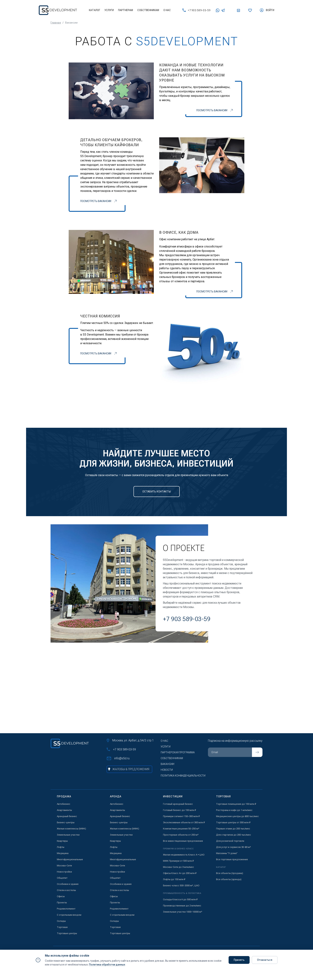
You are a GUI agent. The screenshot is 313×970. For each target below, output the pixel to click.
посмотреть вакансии (211, 110)
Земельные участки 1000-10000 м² (182, 911)
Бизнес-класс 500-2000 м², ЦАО (181, 885)
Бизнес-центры (65, 822)
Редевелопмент (66, 908)
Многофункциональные (70, 859)
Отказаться (264, 959)
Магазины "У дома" (226, 853)
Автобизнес (63, 804)
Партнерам (125, 10)
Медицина (62, 853)
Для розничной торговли (230, 841)
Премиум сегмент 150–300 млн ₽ (181, 816)
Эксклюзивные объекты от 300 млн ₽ (184, 822)
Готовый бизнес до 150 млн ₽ (179, 810)
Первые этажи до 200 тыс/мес (233, 828)
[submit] (257, 752)
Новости (167, 769)
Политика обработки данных (107, 964)
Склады (61, 921)
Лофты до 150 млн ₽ (174, 879)
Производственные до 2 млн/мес (182, 905)
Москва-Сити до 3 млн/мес (178, 867)
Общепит (62, 878)
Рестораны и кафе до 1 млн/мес (234, 810)
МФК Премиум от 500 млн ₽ (178, 860)
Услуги (109, 10)
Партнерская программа (178, 752)
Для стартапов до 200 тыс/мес (233, 834)
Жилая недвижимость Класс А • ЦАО (184, 854)
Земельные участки (68, 834)
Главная (56, 22)
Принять (239, 959)
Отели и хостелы (66, 890)
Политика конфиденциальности (183, 775)
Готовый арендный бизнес (178, 804)
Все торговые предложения (232, 859)
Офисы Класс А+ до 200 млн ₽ (180, 873)
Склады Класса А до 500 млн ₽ (180, 899)
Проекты (62, 902)
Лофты (60, 847)
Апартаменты (64, 810)
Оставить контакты (156, 491)
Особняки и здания (67, 884)
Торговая (62, 927)
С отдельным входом (69, 914)
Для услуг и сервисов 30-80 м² (233, 847)
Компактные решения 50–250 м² (181, 828)
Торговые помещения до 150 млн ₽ (236, 804)
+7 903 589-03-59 (199, 10)
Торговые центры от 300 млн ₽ (233, 822)
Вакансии (167, 764)
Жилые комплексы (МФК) (71, 828)
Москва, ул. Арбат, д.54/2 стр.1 (133, 740)
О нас (167, 10)
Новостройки (64, 871)
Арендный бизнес (67, 816)
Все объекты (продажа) (229, 873)
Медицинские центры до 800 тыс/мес (237, 816)
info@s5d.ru (122, 758)
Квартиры (62, 841)
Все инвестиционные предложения (183, 841)
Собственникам (148, 10)
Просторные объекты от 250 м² (181, 834)
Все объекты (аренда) (228, 879)
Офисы (61, 896)
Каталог (94, 10)
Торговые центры (67, 933)
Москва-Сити (64, 865)
